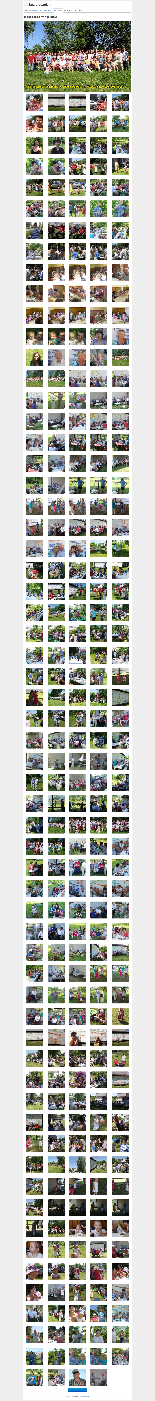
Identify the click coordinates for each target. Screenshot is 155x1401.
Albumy (59, 10)
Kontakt (69, 10)
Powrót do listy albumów (78, 1390)
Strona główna (32, 10)
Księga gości (47, 10)
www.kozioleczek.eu (82, 1396)
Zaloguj (80, 10)
